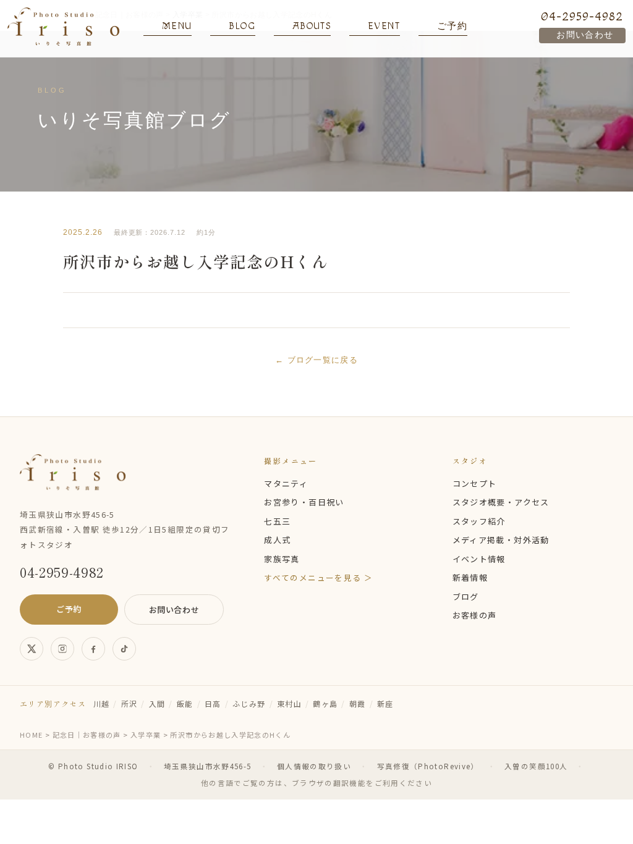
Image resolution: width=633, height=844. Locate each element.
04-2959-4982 (582, 16)
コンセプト (474, 483)
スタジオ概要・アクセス (501, 502)
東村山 (289, 703)
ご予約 (69, 609)
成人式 (277, 540)
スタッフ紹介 (479, 521)
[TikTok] (124, 648)
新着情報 (470, 577)
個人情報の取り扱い (314, 766)
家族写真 (281, 559)
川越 (101, 703)
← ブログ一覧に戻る (316, 360)
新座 (385, 703)
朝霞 (357, 703)
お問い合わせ (584, 35)
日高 (213, 703)
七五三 (277, 521)
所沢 (129, 703)
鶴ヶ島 (325, 703)
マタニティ (286, 483)
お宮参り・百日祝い (304, 502)
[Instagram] (62, 648)
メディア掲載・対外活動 (501, 540)
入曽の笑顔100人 (535, 766)
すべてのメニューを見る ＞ (318, 577)
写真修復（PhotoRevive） (428, 766)
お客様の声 (474, 615)
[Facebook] (93, 648)
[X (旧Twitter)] (31, 648)
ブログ (465, 596)
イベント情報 (479, 559)
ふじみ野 (248, 703)
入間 (157, 703)
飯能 (185, 703)
